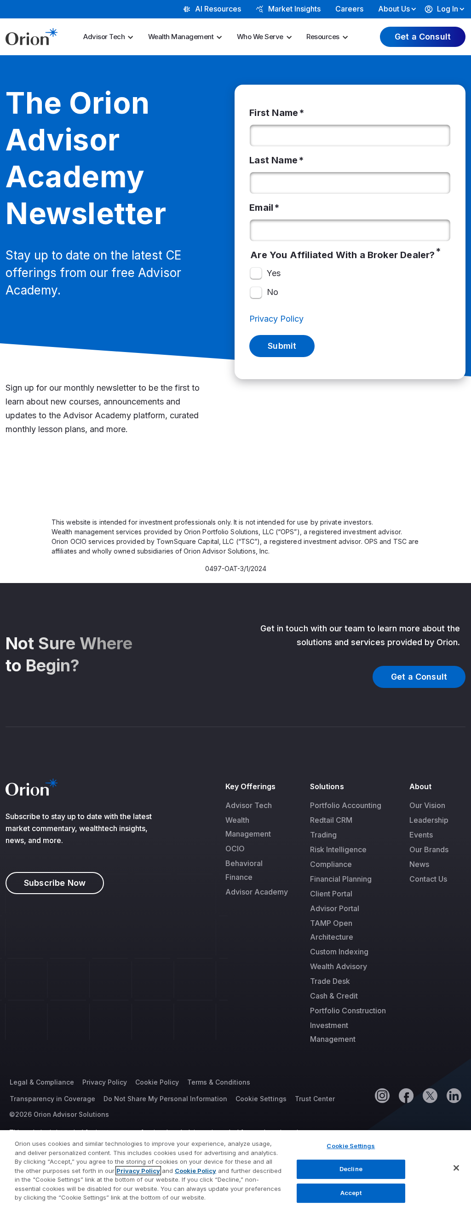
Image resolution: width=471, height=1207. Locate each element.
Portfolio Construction (348, 1010)
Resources (322, 36)
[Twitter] (429, 1095)
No (272, 292)
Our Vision (427, 805)
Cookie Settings (261, 1099)
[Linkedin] (453, 1095)
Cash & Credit (334, 995)
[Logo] (31, 35)
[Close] (456, 1168)
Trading (323, 834)
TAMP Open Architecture (331, 929)
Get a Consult (423, 36)
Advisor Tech (104, 36)
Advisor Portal (334, 908)
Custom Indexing (339, 951)
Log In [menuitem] (447, 8)
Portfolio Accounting (345, 805)
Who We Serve (260, 36)
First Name (273, 112)
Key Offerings (250, 786)
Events (421, 834)
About (420, 786)
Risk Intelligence (338, 849)
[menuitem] (111, 36)
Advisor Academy (256, 891)
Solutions (327, 786)
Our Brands (428, 849)
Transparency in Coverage (52, 1099)
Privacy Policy (276, 318)
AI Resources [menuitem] (218, 8)
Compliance (331, 864)
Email (261, 207)
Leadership (428, 820)
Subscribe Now (55, 883)
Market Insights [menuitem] (294, 8)
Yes (274, 273)
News (419, 864)
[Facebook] (406, 1095)
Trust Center (315, 1099)
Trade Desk (330, 981)
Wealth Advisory (338, 966)
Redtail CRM (331, 820)
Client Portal (331, 893)
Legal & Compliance (42, 1082)
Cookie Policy (157, 1082)
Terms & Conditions (218, 1082)
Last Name (273, 160)
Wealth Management (181, 36)
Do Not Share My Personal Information (165, 1099)
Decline (350, 1168)
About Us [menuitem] (394, 8)
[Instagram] (382, 1095)
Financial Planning (341, 879)
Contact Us (428, 879)
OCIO (235, 848)
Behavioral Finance (244, 870)
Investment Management (333, 1032)
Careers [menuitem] (349, 8)
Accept (351, 1192)
